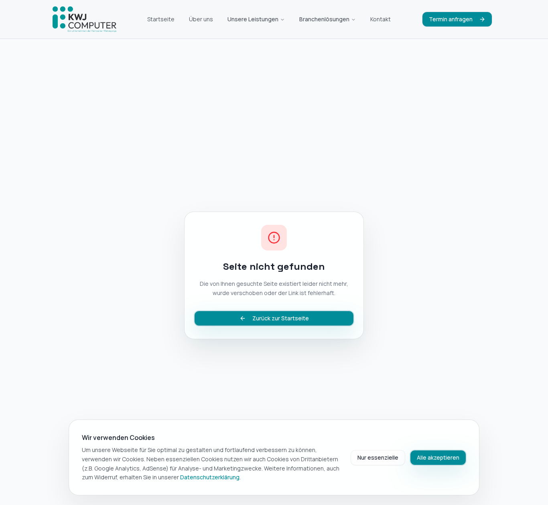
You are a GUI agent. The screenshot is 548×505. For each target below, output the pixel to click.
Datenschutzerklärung (209, 477)
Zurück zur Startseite (280, 318)
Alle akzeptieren (438, 457)
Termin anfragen (451, 19)
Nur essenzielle (377, 457)
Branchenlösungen (324, 19)
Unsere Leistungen (252, 19)
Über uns (201, 19)
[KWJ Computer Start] (84, 19)
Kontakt (380, 19)
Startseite (161, 19)
